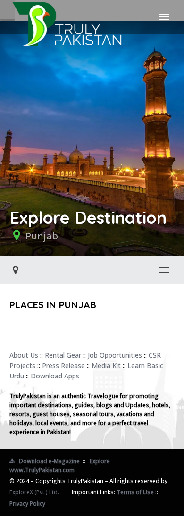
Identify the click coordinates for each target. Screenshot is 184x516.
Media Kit (106, 365)
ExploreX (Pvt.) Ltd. (34, 492)
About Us (23, 355)
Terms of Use (135, 492)
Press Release (63, 365)
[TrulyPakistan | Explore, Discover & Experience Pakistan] (67, 17)
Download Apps (55, 375)
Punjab (41, 235)
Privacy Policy (27, 504)
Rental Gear (63, 355)
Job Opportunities (115, 355)
